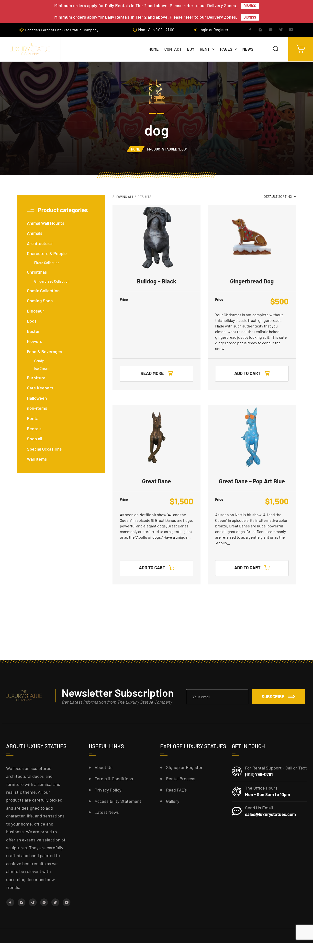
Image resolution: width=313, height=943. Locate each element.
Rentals (34, 428)
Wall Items (37, 459)
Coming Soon (40, 300)
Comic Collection (43, 290)
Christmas (37, 272)
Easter (33, 331)
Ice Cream (42, 368)
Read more (152, 373)
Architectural (40, 243)
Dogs (32, 321)
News (247, 49)
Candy (39, 361)
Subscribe (273, 696)
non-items (37, 408)
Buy (190, 49)
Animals (34, 233)
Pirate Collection (46, 263)
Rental (33, 418)
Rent (205, 49)
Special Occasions (44, 449)
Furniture (36, 377)
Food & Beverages (44, 351)
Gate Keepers (40, 387)
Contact (173, 49)
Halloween (37, 398)
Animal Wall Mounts (45, 223)
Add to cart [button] (247, 373)
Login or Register (213, 29)
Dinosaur (35, 311)
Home (153, 49)
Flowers (34, 341)
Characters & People (47, 253)
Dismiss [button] (250, 6)
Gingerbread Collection (51, 281)
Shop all (34, 438)
